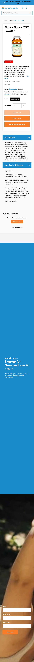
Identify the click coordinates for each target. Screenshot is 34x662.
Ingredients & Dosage (13, 165)
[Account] (26, 8)
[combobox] (17, 13)
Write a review (17, 222)
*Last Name (6, 623)
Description (9, 137)
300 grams (15, 99)
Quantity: (7, 105)
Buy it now (17, 118)
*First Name (7, 615)
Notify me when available (17, 124)
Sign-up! (10, 632)
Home (3, 20)
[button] (22, 8)
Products (10, 20)
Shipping (7, 94)
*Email (5, 606)
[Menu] (30, 8)
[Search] (30, 13)
